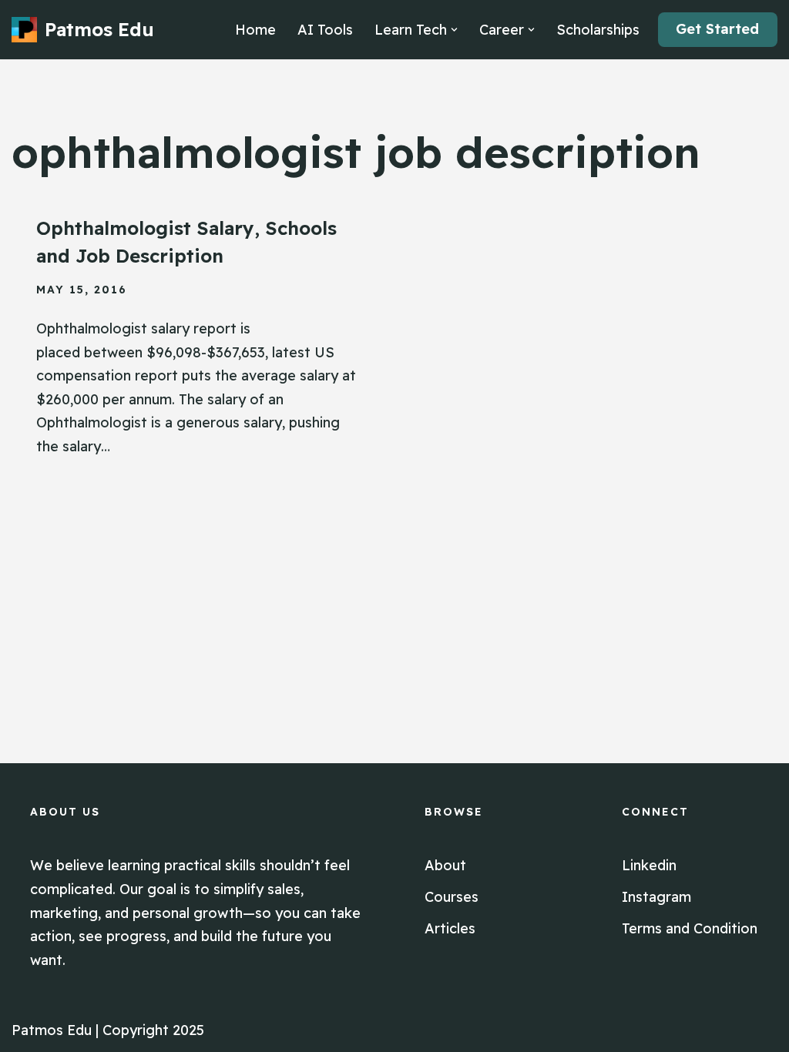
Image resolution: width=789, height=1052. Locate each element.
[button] (454, 29)
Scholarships (598, 30)
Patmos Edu (52, 1030)
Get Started (717, 29)
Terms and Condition (689, 928)
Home (255, 30)
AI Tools (325, 30)
